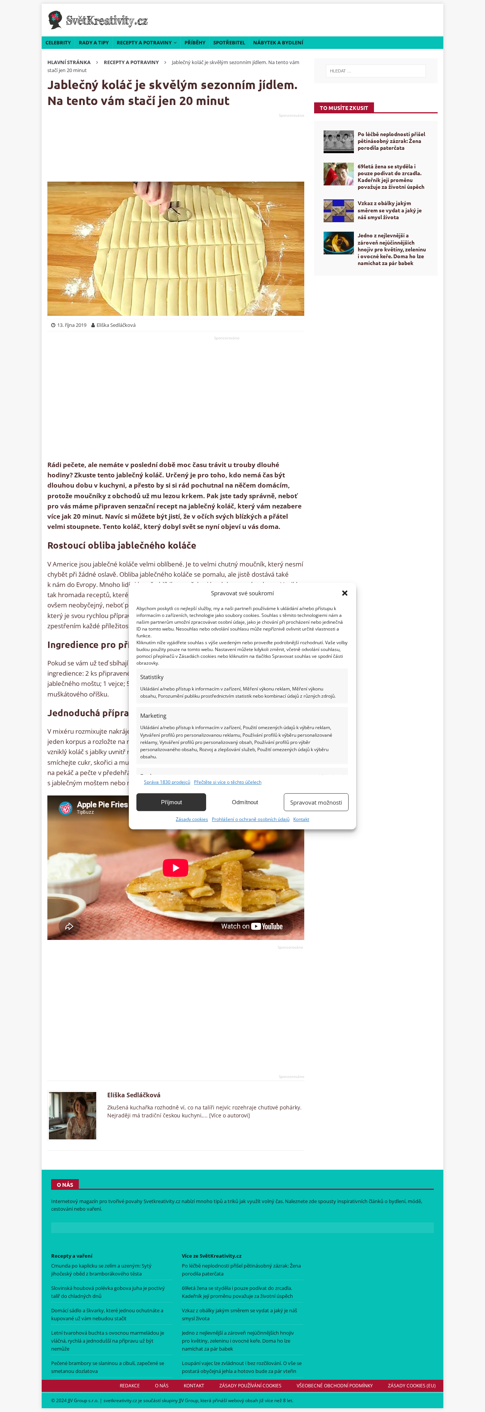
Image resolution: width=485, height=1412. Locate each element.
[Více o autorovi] (229, 1115)
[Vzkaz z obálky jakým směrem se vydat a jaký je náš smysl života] (339, 210)
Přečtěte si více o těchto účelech (227, 782)
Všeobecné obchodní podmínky (335, 1385)
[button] (345, 593)
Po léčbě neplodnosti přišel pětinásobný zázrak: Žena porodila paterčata (391, 140)
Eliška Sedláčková (134, 1095)
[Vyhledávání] (376, 70)
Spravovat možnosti (316, 802)
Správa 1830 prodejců (167, 782)
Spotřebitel (229, 42)
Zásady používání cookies (250, 1385)
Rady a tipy (94, 42)
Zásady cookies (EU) (412, 1385)
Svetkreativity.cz (162, 1201)
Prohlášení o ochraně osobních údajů (250, 819)
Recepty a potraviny (144, 42)
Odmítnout (245, 802)
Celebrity (58, 42)
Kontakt (301, 819)
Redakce (130, 1385)
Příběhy (195, 42)
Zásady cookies (192, 819)
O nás (162, 1385)
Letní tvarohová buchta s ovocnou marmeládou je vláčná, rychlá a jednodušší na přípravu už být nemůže (107, 1340)
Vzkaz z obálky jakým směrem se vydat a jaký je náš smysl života (390, 209)
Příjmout (171, 802)
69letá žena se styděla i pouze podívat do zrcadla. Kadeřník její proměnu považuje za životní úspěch (391, 176)
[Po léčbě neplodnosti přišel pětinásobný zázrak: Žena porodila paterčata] (339, 141)
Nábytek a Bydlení (278, 42)
